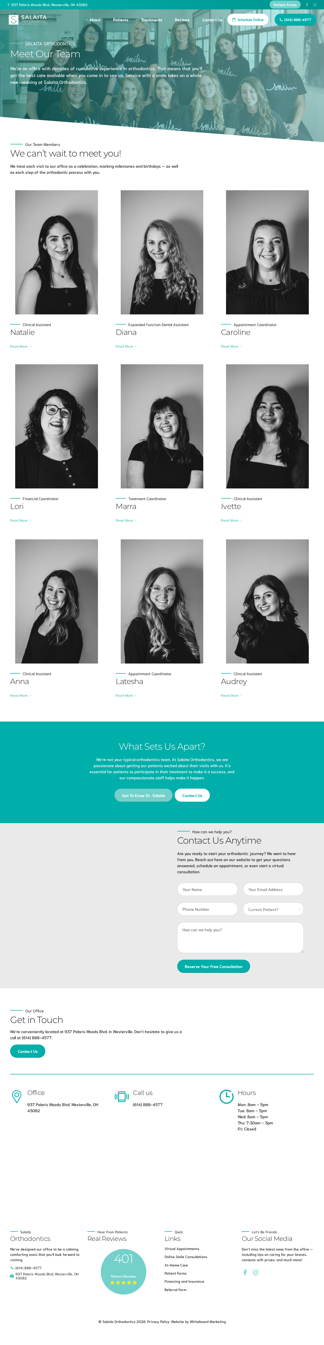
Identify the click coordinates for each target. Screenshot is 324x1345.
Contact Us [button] (212, 19)
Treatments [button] (151, 19)
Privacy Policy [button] (158, 1321)
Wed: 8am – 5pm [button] (253, 1116)
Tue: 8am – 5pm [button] (252, 1110)
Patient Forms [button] (285, 4)
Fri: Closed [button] (247, 1128)
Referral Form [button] (175, 1289)
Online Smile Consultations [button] (186, 1256)
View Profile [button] (54, 252)
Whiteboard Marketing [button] (208, 1321)
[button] (48, 4)
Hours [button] (247, 1092)
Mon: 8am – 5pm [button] (253, 1104)
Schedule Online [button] (250, 20)
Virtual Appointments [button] (182, 1248)
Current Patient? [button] (263, 909)
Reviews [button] (182, 19)
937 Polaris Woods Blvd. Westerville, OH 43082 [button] (49, 4)
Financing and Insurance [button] (184, 1281)
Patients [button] (120, 19)
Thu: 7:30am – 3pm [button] (255, 1122)
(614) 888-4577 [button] (297, 20)
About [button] (94, 19)
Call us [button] (142, 1092)
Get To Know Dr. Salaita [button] (143, 795)
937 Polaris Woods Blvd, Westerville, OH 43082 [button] (47, 1276)
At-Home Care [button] (176, 1264)
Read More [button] (19, 346)
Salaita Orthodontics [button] (50, 43)
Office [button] (36, 1092)
